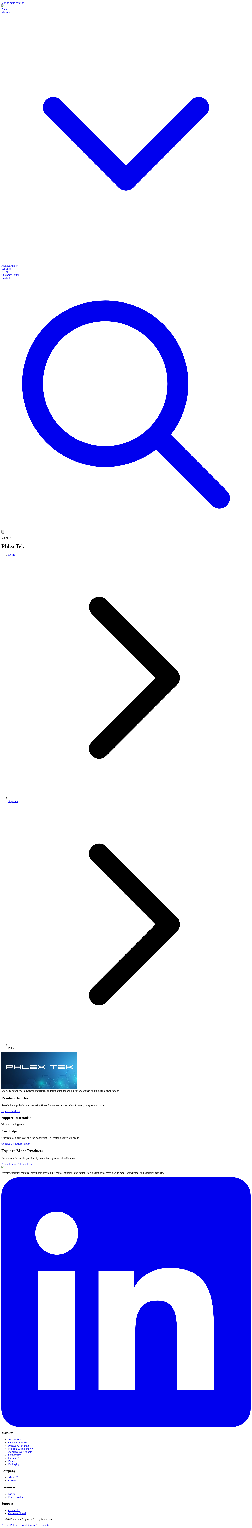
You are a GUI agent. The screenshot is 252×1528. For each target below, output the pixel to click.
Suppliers (6, 268)
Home (11, 554)
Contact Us (7, 1143)
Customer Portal (10, 274)
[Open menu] (2, 532)
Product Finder (9, 265)
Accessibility (42, 1525)
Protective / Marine (18, 1445)
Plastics (12, 1461)
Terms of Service (26, 1525)
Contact (5, 278)
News (4, 271)
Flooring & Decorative (20, 1448)
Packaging (14, 1464)
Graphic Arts (15, 1458)
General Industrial (18, 1442)
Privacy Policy (9, 1525)
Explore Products (10, 1111)
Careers (12, 1480)
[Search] (126, 528)
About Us (13, 1477)
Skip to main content (12, 2)
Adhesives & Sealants (20, 1451)
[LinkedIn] (126, 1426)
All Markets (14, 1439)
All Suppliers (24, 1163)
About (4, 9)
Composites (14, 1454)
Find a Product (16, 1497)
